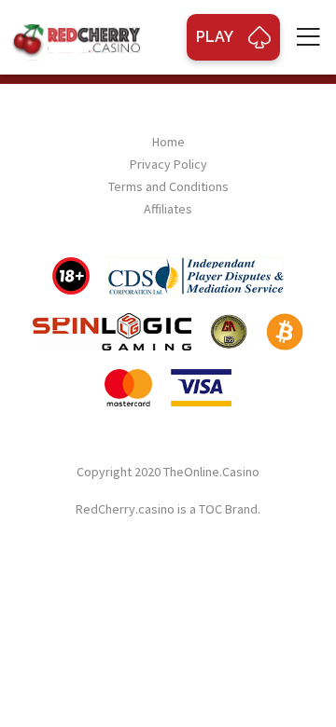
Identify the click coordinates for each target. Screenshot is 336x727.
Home (168, 141)
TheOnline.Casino (211, 471)
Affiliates (168, 208)
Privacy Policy (168, 164)
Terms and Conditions (168, 186)
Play (214, 37)
